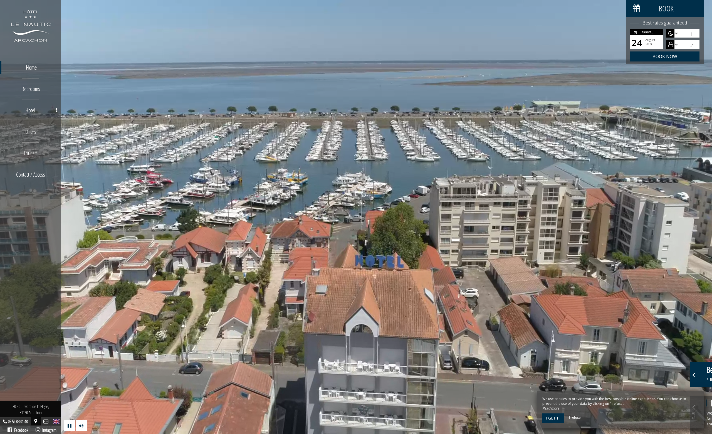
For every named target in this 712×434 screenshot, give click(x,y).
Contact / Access (30, 174)
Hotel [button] (30, 110)
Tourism (31, 153)
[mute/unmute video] (81, 425)
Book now (664, 56)
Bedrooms (30, 89)
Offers (30, 131)
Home (31, 67)
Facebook (20, 430)
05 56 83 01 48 (18, 421)
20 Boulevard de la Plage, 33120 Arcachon (31, 409)
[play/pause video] (69, 425)
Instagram (48, 430)
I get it (553, 418)
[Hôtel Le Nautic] (30, 25)
